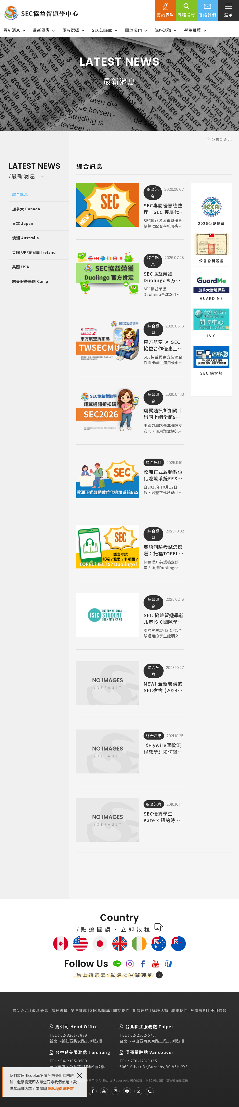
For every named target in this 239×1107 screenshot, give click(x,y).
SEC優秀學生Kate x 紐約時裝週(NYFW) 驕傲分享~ (130, 821)
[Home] (209, 139)
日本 (99, 943)
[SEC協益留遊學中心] (41, 13)
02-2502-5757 (143, 1035)
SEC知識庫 (102, 30)
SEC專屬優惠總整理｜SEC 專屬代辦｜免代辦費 (130, 206)
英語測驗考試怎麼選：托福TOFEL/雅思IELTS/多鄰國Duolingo (130, 548)
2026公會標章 (211, 212)
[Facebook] (91, 1091)
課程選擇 (71, 30)
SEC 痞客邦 (211, 362)
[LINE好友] (125, 1091)
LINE (117, 963)
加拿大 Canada (26, 209)
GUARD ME (211, 287)
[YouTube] (102, 1091)
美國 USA (20, 267)
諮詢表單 (165, 15)
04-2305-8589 (73, 1061)
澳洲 (158, 943)
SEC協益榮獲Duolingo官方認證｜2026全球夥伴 (130, 274)
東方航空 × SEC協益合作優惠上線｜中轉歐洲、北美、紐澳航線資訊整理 (130, 343)
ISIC (211, 325)
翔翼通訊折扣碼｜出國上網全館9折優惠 (130, 411)
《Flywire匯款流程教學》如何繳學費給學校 (130, 753)
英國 (119, 943)
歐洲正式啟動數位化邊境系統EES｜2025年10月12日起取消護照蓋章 (130, 479)
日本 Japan (22, 223)
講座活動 (163, 30)
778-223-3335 (143, 1061)
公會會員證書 (211, 250)
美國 (80, 943)
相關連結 (141, 1010)
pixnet (168, 963)
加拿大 (60, 943)
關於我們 (133, 30)
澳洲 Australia (25, 238)
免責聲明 (199, 1010)
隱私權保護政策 (61, 1088)
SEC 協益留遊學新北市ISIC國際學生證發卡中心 (130, 616)
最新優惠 (41, 30)
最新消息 (12, 30)
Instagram (130, 963)
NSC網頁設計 (155, 1080)
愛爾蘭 (139, 943)
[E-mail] (136, 1091)
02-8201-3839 (73, 1035)
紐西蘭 (178, 943)
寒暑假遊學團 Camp (30, 281)
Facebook (143, 963)
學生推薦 (192, 30)
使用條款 (218, 1010)
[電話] (148, 1091)
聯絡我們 (207, 15)
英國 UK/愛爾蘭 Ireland (34, 252)
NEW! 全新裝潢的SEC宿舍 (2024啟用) (130, 684)
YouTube (155, 963)
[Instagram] (114, 1091)
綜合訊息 (20, 194)
